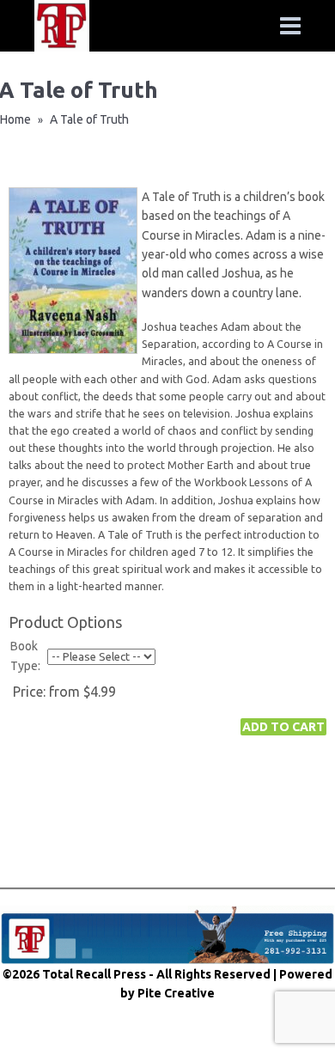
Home (15, 119)
